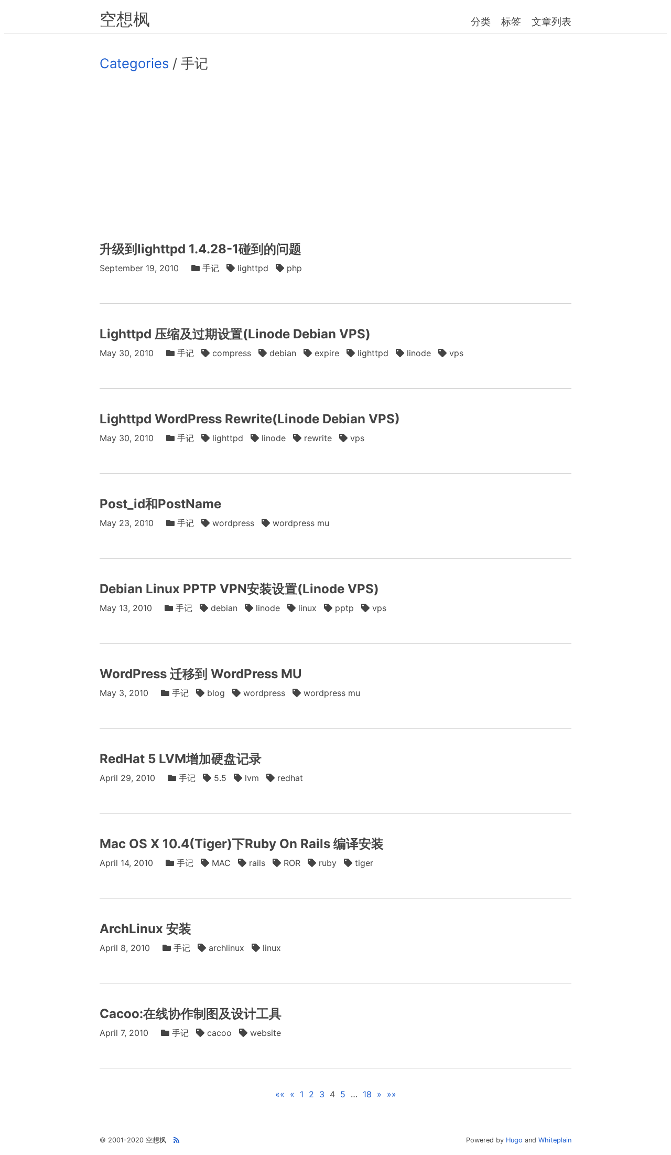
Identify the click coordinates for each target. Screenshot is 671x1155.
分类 (481, 21)
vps (456, 353)
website (265, 1033)
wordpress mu (301, 523)
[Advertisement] (335, 155)
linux (307, 608)
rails (257, 863)
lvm (252, 778)
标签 (511, 21)
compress (232, 353)
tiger (364, 863)
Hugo (514, 1140)
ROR (292, 863)
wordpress (233, 523)
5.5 (220, 778)
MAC (221, 863)
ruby (327, 863)
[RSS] (176, 1140)
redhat (290, 778)
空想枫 (125, 19)
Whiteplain (554, 1140)
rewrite (317, 438)
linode (419, 353)
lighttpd (253, 268)
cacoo (219, 1033)
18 (367, 1094)
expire (327, 353)
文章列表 (551, 21)
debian (283, 353)
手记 (211, 268)
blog (216, 693)
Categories (134, 63)
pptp (344, 608)
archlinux (226, 948)
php (294, 268)
